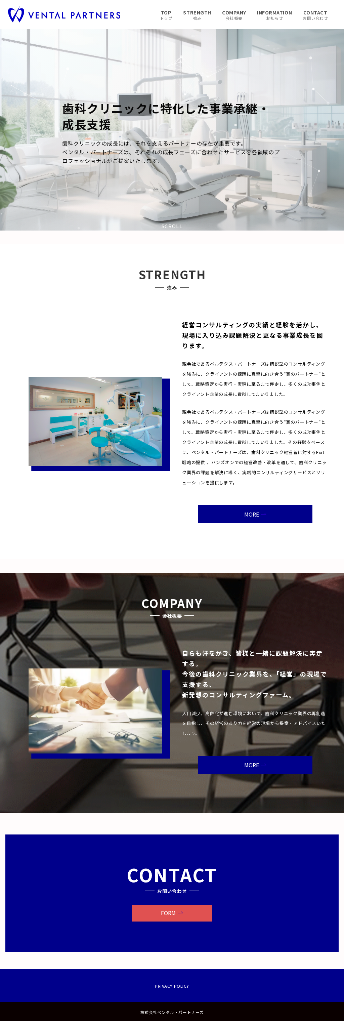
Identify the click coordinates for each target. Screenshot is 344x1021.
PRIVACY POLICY (172, 986)
